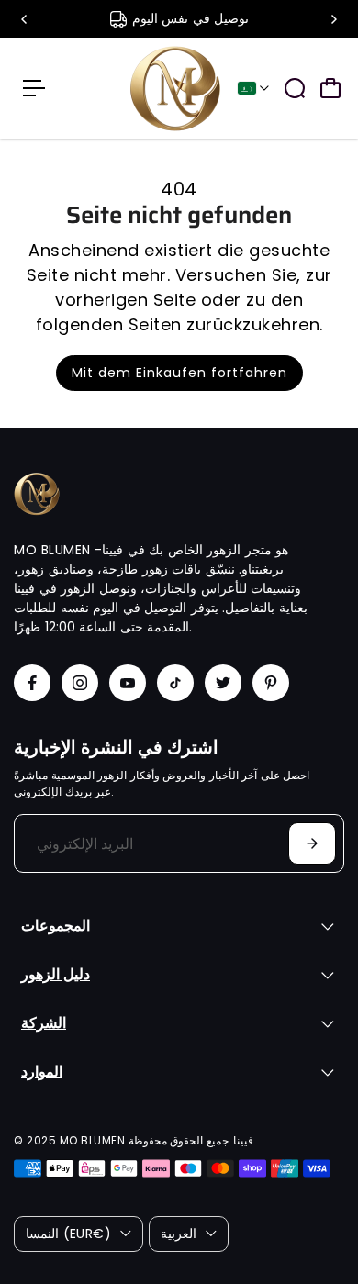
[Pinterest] (270, 682)
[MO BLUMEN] (175, 88)
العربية (178, 1233)
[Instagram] (80, 682)
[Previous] (25, 19)
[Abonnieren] (312, 843)
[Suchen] (294, 88)
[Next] (333, 19)
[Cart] (330, 88)
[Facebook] (32, 682)
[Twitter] (223, 682)
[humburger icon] (34, 88)
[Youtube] (127, 682)
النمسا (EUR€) (68, 1233)
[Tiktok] (175, 682)
